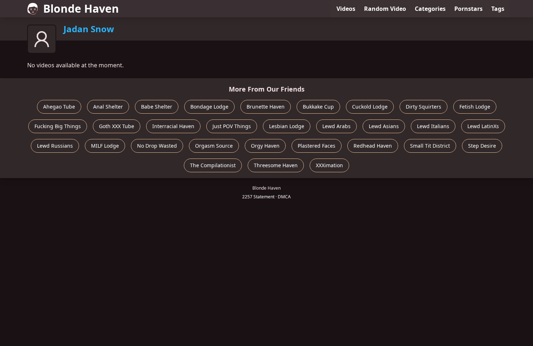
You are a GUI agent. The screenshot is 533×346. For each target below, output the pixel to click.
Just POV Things (231, 126)
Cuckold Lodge (370, 106)
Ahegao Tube (59, 106)
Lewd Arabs (336, 126)
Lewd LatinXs (483, 126)
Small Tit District (430, 145)
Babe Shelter (156, 106)
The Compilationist (213, 165)
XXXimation (329, 165)
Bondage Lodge (209, 106)
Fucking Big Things (57, 126)
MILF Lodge (105, 145)
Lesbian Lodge (286, 126)
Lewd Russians (55, 145)
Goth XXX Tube (116, 126)
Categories (430, 9)
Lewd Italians (433, 126)
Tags (497, 9)
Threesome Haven (276, 165)
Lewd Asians (384, 126)
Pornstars (468, 9)
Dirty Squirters (423, 106)
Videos (345, 9)
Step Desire (482, 145)
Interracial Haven (173, 126)
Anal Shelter (108, 106)
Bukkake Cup (318, 106)
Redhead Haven (373, 145)
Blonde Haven (81, 8)
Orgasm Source (214, 145)
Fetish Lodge (474, 106)
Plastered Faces (316, 145)
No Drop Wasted (157, 145)
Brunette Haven (266, 106)
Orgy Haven (265, 145)
